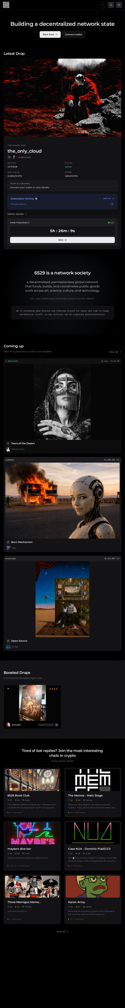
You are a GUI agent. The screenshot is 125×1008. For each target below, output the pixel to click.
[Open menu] (119, 5)
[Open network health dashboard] (103, 5)
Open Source (19, 640)
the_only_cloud (24, 151)
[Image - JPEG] (8, 443)
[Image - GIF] (9, 157)
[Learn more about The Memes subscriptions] (112, 204)
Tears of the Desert (23, 443)
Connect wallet (73, 34)
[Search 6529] (111, 5)
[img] (37, 198)
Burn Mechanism (22, 542)
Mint (60, 240)
